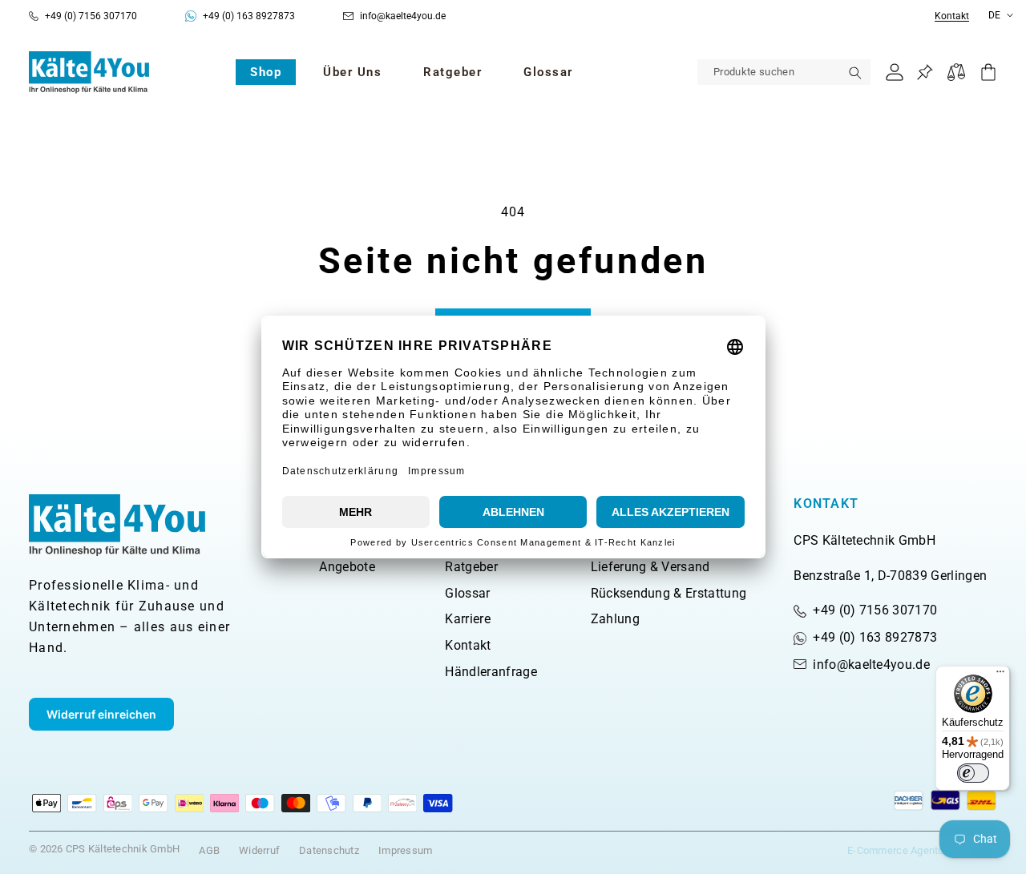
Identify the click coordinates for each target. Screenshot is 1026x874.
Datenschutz (329, 850)
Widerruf (259, 850)
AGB (209, 850)
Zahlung (615, 618)
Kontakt (952, 16)
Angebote (347, 566)
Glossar (467, 593)
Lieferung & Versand (650, 566)
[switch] (973, 773)
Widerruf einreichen (101, 714)
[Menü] (1000, 675)
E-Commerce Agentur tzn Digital (922, 850)
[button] (265, 72)
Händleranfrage (490, 671)
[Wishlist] (924, 72)
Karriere (468, 618)
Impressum (405, 850)
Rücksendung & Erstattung (669, 593)
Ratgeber (471, 566)
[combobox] (783, 72)
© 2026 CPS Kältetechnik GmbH (104, 849)
